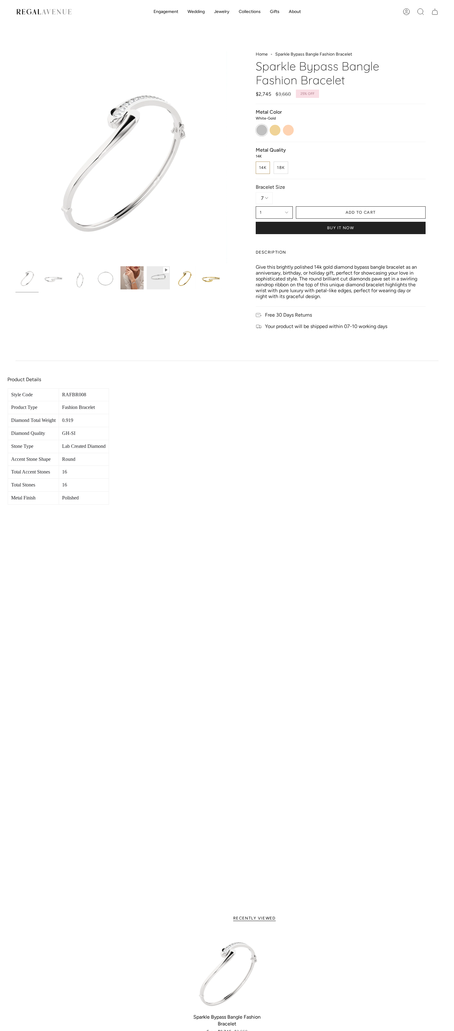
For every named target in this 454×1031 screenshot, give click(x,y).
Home (262, 54)
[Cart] (435, 11)
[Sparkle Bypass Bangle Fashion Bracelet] (227, 971)
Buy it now (340, 227)
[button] (166, 12)
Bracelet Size (270, 187)
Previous (15, 157)
